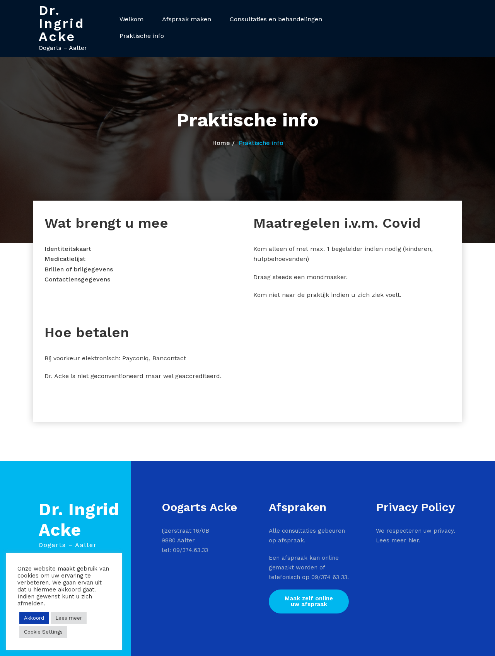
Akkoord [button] (34, 618)
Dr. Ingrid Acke (62, 23)
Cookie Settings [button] (43, 632)
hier (413, 540)
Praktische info (141, 35)
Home (221, 143)
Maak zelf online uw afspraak (309, 601)
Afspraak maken (186, 19)
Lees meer (68, 618)
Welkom (131, 19)
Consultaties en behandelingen (276, 19)
